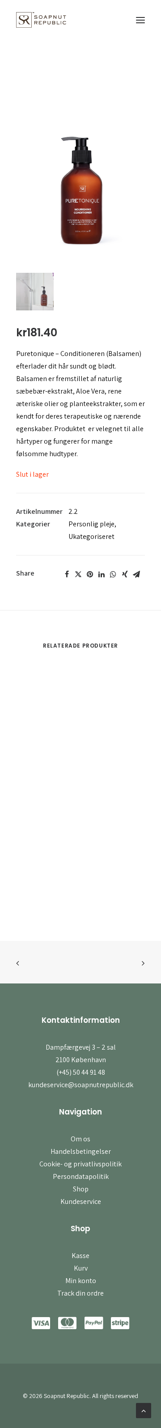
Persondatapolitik (81, 1176)
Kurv (81, 1268)
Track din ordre (80, 1293)
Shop (81, 1189)
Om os (80, 1139)
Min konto (80, 1280)
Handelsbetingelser (81, 1151)
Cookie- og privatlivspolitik (80, 1164)
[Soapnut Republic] (41, 20)
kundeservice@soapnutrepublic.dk (80, 1084)
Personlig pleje (91, 524)
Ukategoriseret (91, 536)
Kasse (80, 1255)
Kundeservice (80, 1201)
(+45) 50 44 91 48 (80, 1072)
